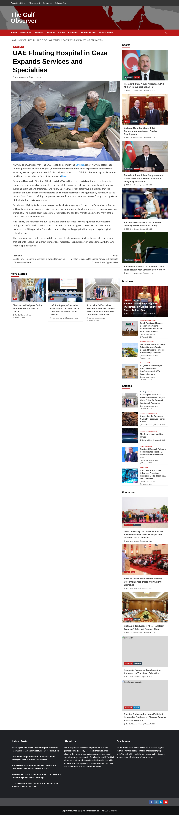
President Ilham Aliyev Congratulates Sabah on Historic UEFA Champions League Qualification (143, 178)
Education (128, 525)
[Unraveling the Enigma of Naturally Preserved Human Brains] (130, 419)
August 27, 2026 (20, 317)
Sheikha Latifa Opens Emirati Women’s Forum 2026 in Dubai (28, 308)
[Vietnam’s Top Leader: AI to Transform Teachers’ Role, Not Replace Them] (145, 607)
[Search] (166, 33)
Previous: (39, 259)
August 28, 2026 (150, 314)
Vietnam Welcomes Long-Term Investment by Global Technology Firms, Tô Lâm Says (143, 306)
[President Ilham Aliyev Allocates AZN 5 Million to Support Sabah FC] (145, 65)
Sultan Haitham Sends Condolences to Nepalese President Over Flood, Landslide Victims (34, 767)
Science (51, 32)
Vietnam (134, 121)
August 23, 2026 (160, 440)
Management (34, 3)
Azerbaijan (91, 298)
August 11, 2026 (147, 676)
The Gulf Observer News (23, 315)
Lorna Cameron (147, 425)
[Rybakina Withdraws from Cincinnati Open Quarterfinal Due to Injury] (145, 203)
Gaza (63, 176)
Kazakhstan (129, 216)
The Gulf (24, 32)
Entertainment (106, 32)
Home (14, 32)
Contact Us (47, 3)
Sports (61, 32)
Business (73, 32)
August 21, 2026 (147, 229)
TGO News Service (21, 77)
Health (16, 47)
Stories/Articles (88, 32)
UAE (21, 47)
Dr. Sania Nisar (147, 440)
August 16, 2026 (147, 379)
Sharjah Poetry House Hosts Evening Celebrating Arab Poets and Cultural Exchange (143, 581)
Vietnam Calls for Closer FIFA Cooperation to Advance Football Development (141, 131)
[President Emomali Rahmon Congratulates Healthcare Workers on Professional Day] (130, 454)
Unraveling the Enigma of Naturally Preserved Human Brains (152, 419)
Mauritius (150, 341)
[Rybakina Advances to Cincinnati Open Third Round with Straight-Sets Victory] (145, 247)
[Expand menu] (29, 33)
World (38, 32)
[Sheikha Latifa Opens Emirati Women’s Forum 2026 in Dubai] (28, 290)
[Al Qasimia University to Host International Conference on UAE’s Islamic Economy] (130, 371)
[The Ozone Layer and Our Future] (130, 435)
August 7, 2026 (150, 724)
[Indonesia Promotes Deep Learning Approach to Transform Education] (145, 651)
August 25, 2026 (147, 337)
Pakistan (137, 525)
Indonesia (137, 663)
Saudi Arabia (151, 320)
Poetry (127, 572)
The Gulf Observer (24, 17)
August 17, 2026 (150, 273)
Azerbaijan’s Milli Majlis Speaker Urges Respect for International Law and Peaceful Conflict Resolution (35, 749)
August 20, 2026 (147, 358)
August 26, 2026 (94, 320)
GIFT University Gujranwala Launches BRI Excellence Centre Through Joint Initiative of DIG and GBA (143, 534)
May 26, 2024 (36, 77)
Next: (94, 259)
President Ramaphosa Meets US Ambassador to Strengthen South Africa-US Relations (33, 758)
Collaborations (61, 3)
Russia (136, 707)
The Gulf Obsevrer (109, 810)
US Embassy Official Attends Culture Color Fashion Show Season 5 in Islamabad (35, 785)
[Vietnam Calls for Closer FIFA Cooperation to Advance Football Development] (145, 109)
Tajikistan (148, 446)
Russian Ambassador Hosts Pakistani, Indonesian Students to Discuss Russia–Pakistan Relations (145, 717)
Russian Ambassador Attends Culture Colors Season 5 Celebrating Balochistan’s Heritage (36, 776)
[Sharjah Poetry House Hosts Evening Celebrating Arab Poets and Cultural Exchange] (145, 559)
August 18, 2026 (147, 463)
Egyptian (80, 164)
